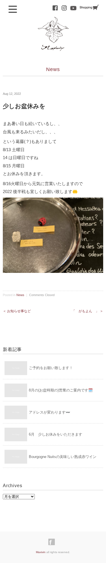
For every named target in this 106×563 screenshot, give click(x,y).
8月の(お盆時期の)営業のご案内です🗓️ (61, 390)
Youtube (73, 8)
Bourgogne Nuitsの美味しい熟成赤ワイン (62, 457)
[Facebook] (53, 542)
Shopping (89, 7)
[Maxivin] (53, 22)
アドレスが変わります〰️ (49, 412)
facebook (55, 8)
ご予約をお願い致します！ (51, 368)
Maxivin (41, 552)
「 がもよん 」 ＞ (87, 311)
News (53, 69)
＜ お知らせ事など (17, 311)
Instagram (64, 8)
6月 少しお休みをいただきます (55, 434)
